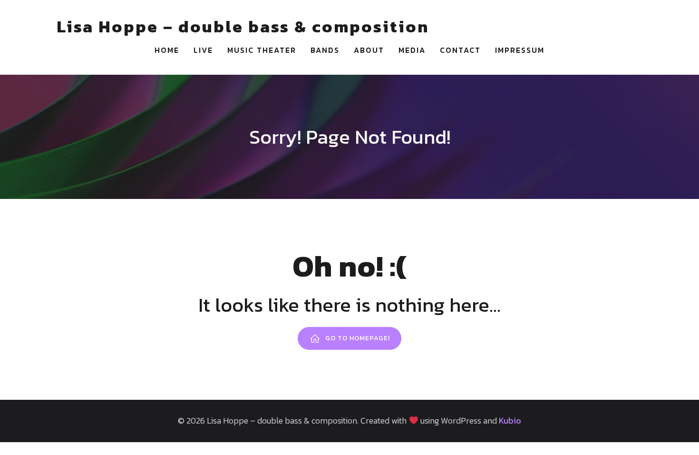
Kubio (510, 420)
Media (412, 50)
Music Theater (261, 50)
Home (167, 50)
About (369, 50)
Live (203, 50)
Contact (460, 50)
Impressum (519, 50)
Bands (325, 50)
